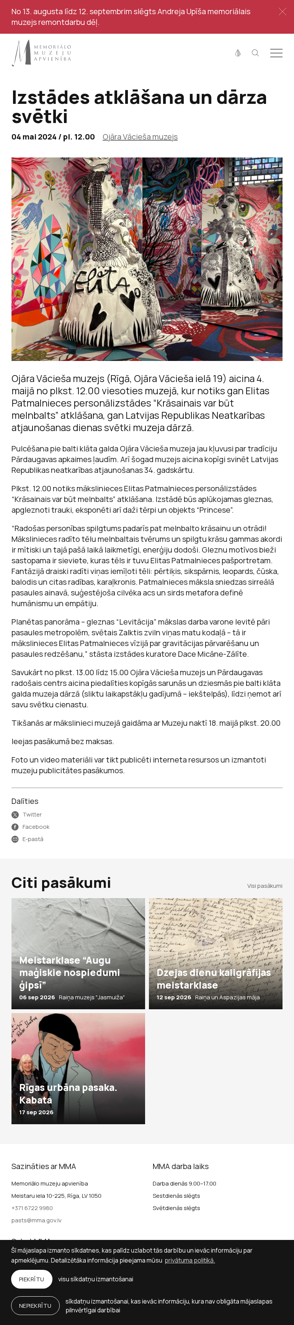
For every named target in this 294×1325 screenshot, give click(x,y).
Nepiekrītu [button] (35, 1306)
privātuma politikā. (190, 1260)
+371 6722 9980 (32, 1208)
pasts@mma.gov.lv (36, 1220)
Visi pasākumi (265, 886)
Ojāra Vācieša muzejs (140, 136)
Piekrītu (31, 1279)
